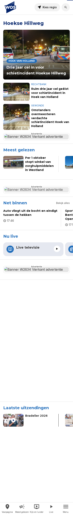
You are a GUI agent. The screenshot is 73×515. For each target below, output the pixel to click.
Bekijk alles (63, 203)
